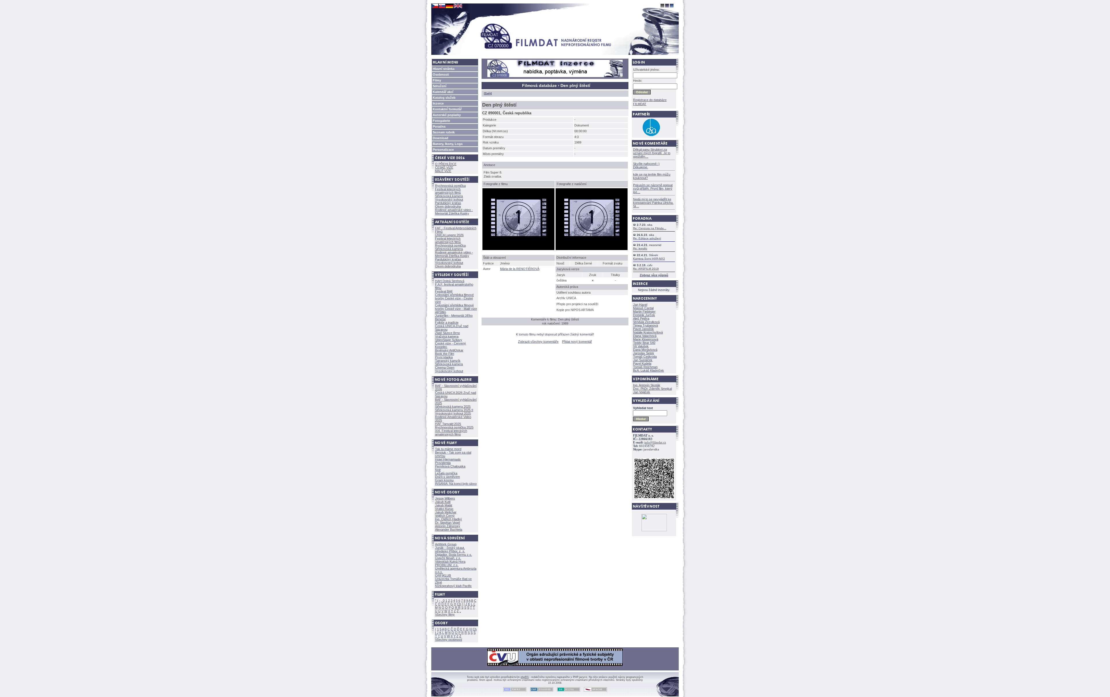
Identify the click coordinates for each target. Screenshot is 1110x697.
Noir (438, 470)
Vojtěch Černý (445, 515)
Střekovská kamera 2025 (453, 406)
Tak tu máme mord (448, 449)
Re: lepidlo (640, 248)
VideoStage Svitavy (448, 340)
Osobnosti (441, 74)
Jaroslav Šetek (643, 353)
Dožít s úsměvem (447, 476)
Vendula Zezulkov (646, 322)
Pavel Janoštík (643, 329)
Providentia (443, 463)
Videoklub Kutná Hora (450, 561)
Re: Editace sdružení (647, 238)
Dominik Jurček (644, 315)
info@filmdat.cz (655, 442)
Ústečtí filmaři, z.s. (448, 558)
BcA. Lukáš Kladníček (648, 370)
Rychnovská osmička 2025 (454, 427)
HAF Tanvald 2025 (448, 424)
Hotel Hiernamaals (448, 459)
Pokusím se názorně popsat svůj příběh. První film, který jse (653, 188)
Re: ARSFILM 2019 (646, 268)
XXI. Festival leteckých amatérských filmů (451, 432)
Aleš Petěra (641, 318)
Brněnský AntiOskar (449, 350)
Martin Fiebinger (644, 311)
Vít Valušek (641, 346)
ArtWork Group (445, 544)
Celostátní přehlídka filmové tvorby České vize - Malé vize (456, 306)
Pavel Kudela (642, 363)
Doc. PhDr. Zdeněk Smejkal (652, 388)
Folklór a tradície (446, 322)
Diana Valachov (644, 336)
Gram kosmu (444, 480)
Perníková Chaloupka (450, 466)
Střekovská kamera (449, 196)
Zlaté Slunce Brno (447, 333)
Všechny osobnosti (448, 639)
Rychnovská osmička (450, 185)
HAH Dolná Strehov (449, 281)
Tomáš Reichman (645, 367)
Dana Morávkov (645, 349)
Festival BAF (444, 291)
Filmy (437, 80)
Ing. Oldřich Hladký (448, 519)
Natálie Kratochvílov (648, 332)
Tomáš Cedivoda (645, 356)
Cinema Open (444, 367)
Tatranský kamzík (447, 360)
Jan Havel (640, 304)
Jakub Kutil (442, 502)
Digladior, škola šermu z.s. (453, 554)
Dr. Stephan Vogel (447, 522)
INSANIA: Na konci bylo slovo (456, 483)
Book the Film (444, 353)
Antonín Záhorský (447, 526)
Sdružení (439, 86)
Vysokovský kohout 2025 (453, 413)
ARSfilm (440, 312)
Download (440, 138)
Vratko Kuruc (444, 508)
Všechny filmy (445, 614)
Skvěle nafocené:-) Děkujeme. (646, 165)
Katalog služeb (444, 97)
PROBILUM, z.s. (446, 565)
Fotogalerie (441, 120)
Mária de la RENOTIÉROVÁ (519, 269)
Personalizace (443, 149)
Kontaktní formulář (447, 109)
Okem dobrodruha (448, 206)
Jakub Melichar (445, 512)
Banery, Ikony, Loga (447, 144)
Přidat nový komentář (577, 341)
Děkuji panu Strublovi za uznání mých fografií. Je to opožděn (651, 153)
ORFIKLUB (443, 575)
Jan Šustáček (642, 360)
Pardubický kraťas (448, 203)
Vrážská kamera (446, 336)
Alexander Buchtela (448, 529)
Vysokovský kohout (449, 199)
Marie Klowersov (645, 339)
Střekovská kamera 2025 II (454, 410)
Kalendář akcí (443, 92)
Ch (459, 604)
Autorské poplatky (447, 115)
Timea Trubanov (645, 325)
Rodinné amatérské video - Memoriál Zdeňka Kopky (454, 211)
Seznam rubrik (444, 132)
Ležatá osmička (446, 473)
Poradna (439, 126)
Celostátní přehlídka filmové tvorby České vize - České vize (454, 298)
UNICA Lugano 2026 (449, 235)
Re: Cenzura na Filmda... (649, 228)
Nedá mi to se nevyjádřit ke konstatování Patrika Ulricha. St (653, 202)
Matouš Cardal (643, 308)
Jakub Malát (443, 505)
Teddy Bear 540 (644, 342)
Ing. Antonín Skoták (646, 385)
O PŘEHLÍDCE (445, 164)
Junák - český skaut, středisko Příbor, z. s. (450, 549)
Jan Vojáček (641, 392)
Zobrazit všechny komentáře (538, 341)
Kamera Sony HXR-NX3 (649, 258)
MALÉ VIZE (443, 171)
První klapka (444, 357)
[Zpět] (488, 93)
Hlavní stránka (443, 68)
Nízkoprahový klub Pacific (453, 586)
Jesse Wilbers (445, 498)
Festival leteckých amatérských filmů (448, 190)
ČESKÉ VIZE (444, 167)
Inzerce (438, 103)
